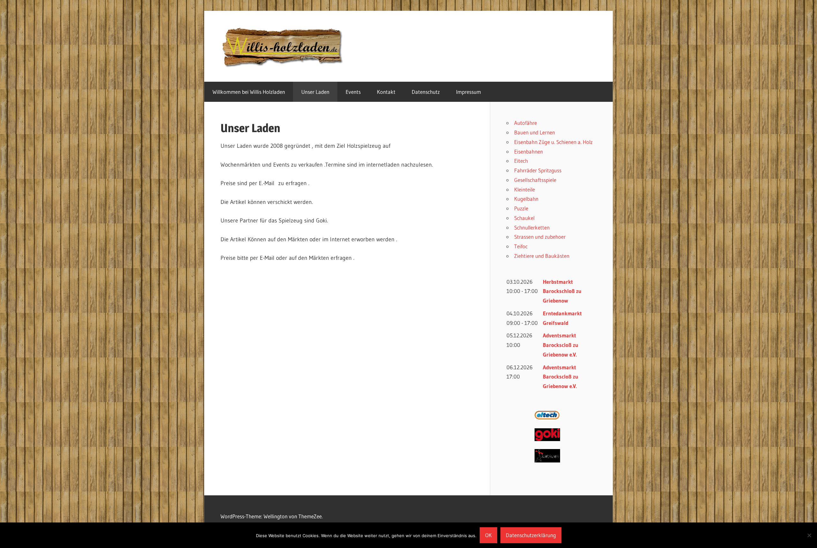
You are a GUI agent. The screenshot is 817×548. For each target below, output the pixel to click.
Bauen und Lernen (534, 132)
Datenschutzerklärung (531, 535)
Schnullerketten (532, 227)
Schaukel (524, 217)
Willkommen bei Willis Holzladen (249, 91)
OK (488, 535)
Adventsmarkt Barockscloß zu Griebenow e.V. (560, 345)
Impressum (468, 91)
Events (353, 91)
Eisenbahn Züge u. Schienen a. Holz (553, 142)
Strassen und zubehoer (540, 236)
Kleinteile (524, 189)
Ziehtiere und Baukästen (541, 255)
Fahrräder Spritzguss (537, 170)
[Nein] (809, 535)
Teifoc (521, 246)
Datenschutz (426, 91)
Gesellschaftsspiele (535, 179)
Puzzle (521, 208)
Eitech (521, 160)
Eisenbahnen (528, 151)
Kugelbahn (526, 198)
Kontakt (386, 91)
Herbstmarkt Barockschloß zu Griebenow (562, 291)
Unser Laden (315, 91)
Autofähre (525, 122)
